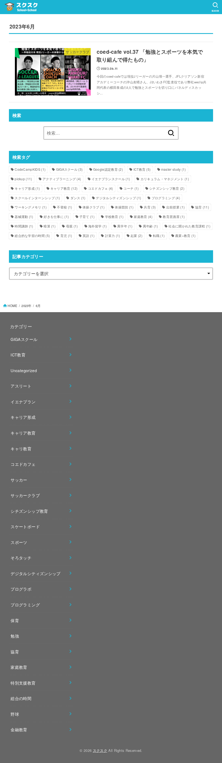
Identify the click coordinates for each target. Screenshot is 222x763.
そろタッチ (21, 558)
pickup (23, 178)
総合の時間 (21, 698)
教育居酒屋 (174, 216)
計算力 (112, 235)
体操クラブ (94, 207)
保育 (15, 620)
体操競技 (124, 207)
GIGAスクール (69, 169)
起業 (136, 235)
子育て (86, 216)
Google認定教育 (108, 169)
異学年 (124, 226)
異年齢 (150, 226)
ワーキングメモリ (31, 207)
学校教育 (114, 216)
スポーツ (19, 542)
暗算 (50, 226)
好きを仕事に (56, 216)
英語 (88, 235)
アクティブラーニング (62, 178)
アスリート (21, 386)
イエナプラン (23, 401)
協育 (202, 207)
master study (173, 169)
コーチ (131, 188)
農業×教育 (185, 235)
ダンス (78, 197)
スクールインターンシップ (37, 197)
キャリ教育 (21, 448)
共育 (150, 207)
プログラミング (166, 197)
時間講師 (24, 226)
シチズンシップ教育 (166, 188)
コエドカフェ (100, 188)
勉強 (15, 636)
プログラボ (21, 589)
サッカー (19, 480)
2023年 (26, 305)
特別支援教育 (23, 683)
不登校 (64, 207)
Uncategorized (24, 370)
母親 (72, 226)
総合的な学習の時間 (32, 235)
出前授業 (175, 207)
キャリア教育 (63, 188)
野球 (15, 714)
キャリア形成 (27, 188)
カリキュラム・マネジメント (165, 178)
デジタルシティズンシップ (118, 197)
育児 (66, 235)
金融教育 (19, 729)
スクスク (100, 750)
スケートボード (25, 526)
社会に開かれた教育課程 (189, 226)
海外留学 (97, 226)
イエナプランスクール (111, 178)
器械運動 (24, 216)
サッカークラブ (25, 495)
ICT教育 (142, 169)
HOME (12, 305)
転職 (159, 235)
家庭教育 (143, 216)
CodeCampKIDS (30, 169)
